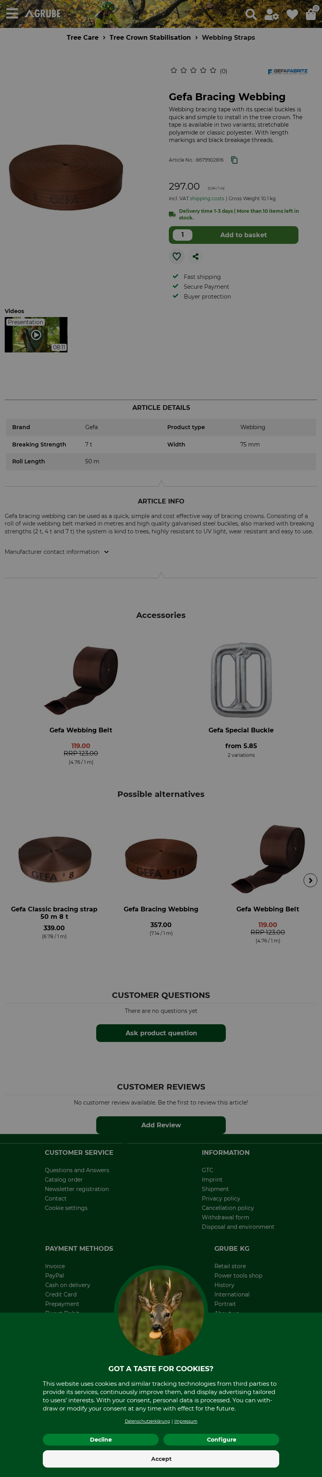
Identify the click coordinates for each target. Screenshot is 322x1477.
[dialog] (161, 738)
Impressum (186, 1421)
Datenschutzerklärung (147, 1421)
